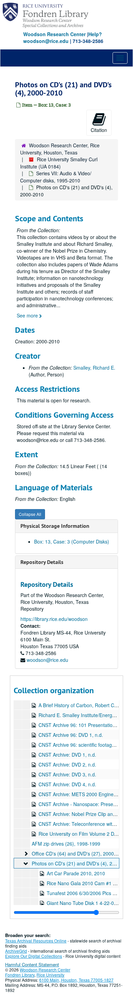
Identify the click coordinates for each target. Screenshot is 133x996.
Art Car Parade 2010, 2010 (76, 873)
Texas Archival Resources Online (35, 940)
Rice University (50, 975)
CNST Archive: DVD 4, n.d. (67, 784)
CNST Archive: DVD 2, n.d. (67, 764)
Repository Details (41, 562)
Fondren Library (19, 975)
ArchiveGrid (16, 951)
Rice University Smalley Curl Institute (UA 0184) (59, 163)
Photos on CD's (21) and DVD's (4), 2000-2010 (82, 863)
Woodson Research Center (54, 34)
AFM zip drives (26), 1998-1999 (66, 843)
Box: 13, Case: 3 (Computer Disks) (71, 541)
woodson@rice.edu (47, 659)
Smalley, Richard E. (94, 367)
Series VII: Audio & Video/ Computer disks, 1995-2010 (55, 177)
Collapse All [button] (30, 514)
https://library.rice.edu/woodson (54, 618)
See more (28, 315)
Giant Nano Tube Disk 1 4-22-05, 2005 (88, 903)
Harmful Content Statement (32, 964)
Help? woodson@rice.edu (62, 37)
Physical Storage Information (54, 526)
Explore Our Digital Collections (33, 956)
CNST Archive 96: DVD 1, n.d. (71, 734)
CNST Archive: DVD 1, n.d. (67, 754)
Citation (99, 130)
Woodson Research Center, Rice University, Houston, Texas (60, 149)
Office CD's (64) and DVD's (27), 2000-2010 (79, 853)
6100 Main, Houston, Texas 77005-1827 (76, 980)
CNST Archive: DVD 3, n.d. (67, 774)
